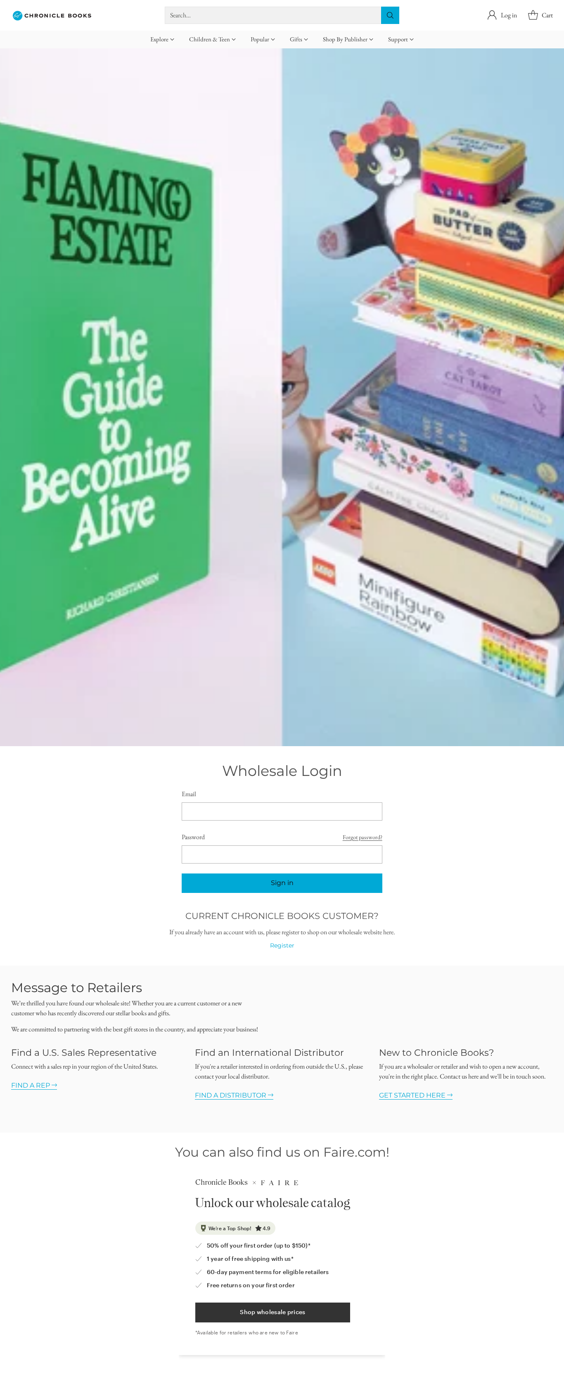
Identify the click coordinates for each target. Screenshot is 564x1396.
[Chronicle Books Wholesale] (52, 15)
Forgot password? (362, 837)
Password (193, 837)
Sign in (282, 883)
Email (189, 794)
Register (282, 945)
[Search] (390, 15)
